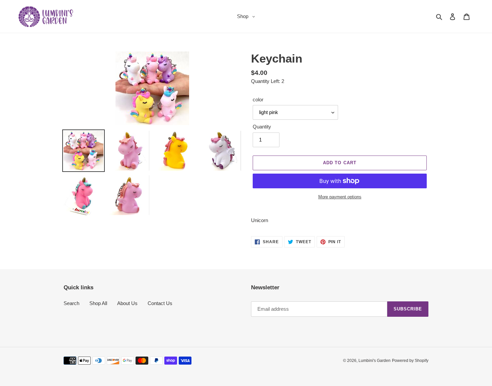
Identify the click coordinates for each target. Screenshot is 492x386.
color (258, 99)
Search (71, 303)
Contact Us (160, 303)
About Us (127, 303)
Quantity (262, 126)
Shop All (98, 303)
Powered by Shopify (410, 360)
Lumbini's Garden (374, 360)
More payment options (339, 196)
